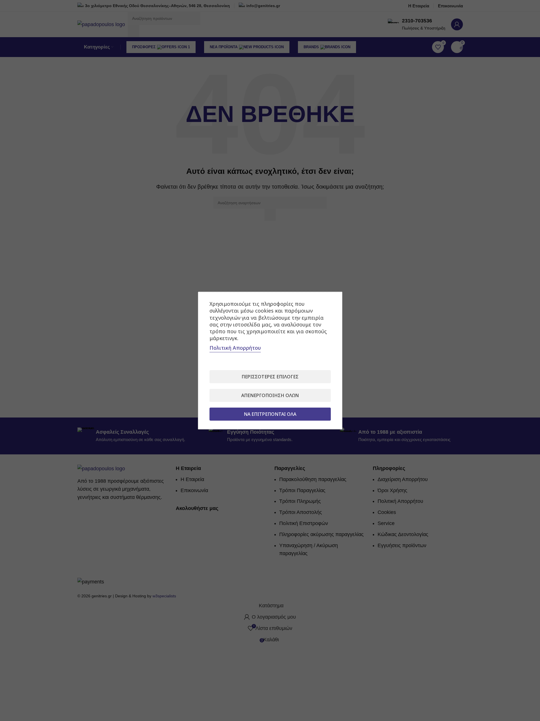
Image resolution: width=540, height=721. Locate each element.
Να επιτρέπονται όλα (270, 414)
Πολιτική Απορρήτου (235, 347)
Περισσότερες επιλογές (270, 377)
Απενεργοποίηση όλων (270, 395)
